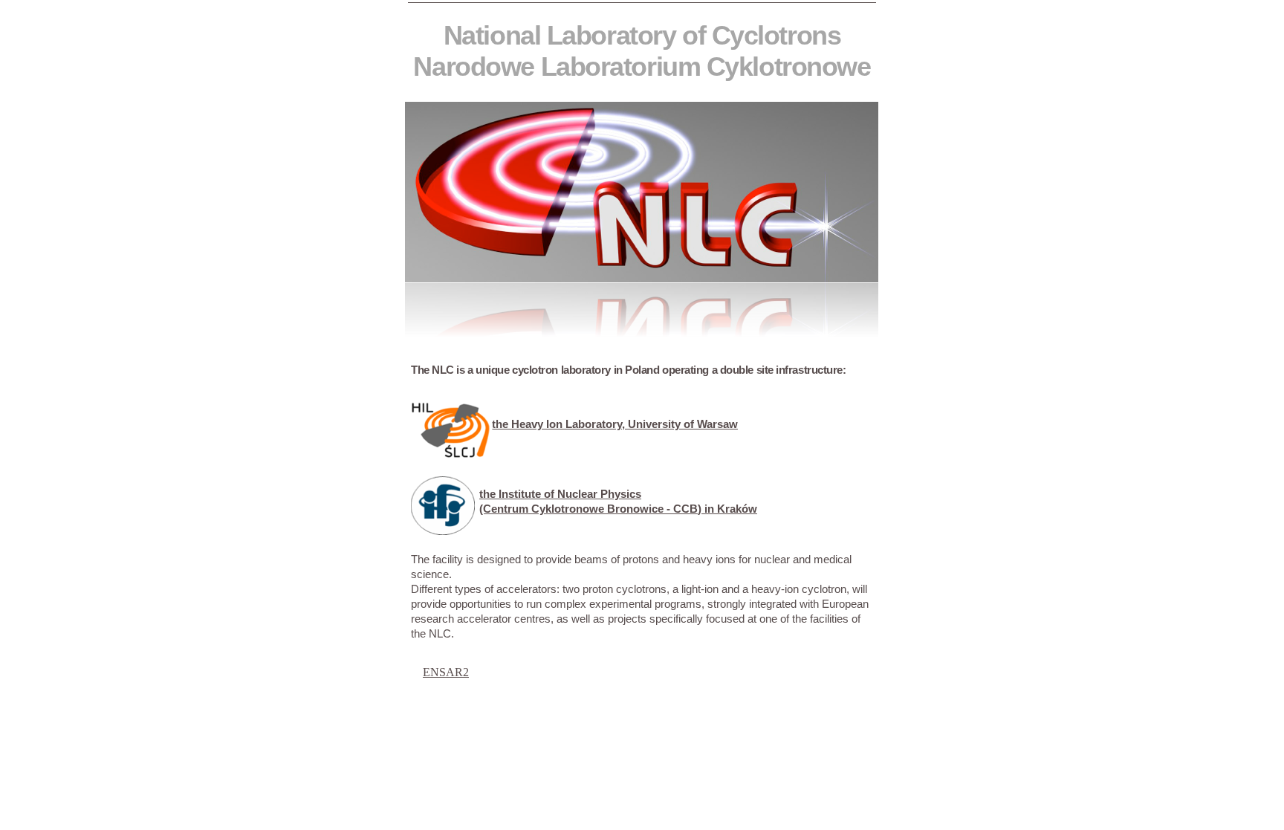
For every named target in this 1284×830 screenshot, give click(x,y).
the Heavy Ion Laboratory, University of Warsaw (615, 424)
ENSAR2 (446, 672)
